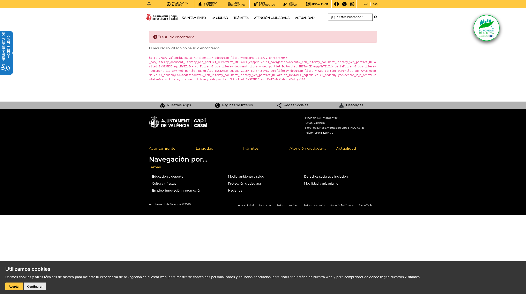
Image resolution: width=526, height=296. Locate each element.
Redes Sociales (296, 105)
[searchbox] (350, 17)
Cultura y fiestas (164, 183)
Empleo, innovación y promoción (176, 190)
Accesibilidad (246, 205)
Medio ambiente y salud (246, 176)
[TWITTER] (344, 5)
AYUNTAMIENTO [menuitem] (194, 18)
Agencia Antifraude (342, 205)
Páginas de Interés (237, 105)
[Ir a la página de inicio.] (154, 18)
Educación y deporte (167, 176)
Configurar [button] (35, 286)
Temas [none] (155, 167)
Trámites (251, 148)
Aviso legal (265, 205)
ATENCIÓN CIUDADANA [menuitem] (272, 18)
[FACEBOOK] (336, 5)
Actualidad (346, 148)
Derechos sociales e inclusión (326, 176)
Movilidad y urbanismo (321, 183)
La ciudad (204, 148)
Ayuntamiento (162, 148)
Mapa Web (365, 205)
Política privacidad (287, 205)
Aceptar (14, 286)
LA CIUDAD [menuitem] (219, 18)
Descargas (354, 105)
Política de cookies (314, 205)
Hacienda (235, 190)
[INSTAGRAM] (352, 5)
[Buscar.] (377, 17)
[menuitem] (169, 148)
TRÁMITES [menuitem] (241, 18)
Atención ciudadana (308, 148)
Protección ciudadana (244, 183)
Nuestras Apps (179, 105)
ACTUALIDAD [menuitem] (305, 18)
